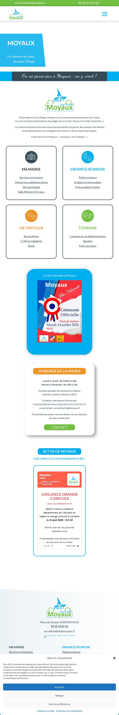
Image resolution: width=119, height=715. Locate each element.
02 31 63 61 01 (88, 3)
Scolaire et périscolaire (87, 182)
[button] (114, 658)
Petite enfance (88, 177)
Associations (31, 236)
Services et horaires (31, 177)
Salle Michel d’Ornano (31, 192)
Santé (31, 245)
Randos (87, 241)
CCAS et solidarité (31, 241)
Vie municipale (31, 187)
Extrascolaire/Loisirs (87, 187)
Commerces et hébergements (88, 236)
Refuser (59, 695)
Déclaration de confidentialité (69, 710)
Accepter (59, 687)
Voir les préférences (59, 704)
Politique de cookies (46, 710)
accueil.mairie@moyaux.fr (30, 2)
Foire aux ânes (87, 245)
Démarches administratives (31, 182)
